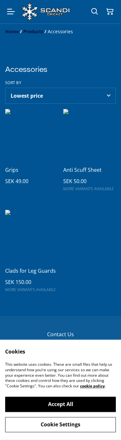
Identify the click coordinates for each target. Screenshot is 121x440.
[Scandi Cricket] (45, 11)
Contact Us (60, 334)
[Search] (94, 12)
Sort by (13, 83)
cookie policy (92, 386)
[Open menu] (11, 12)
